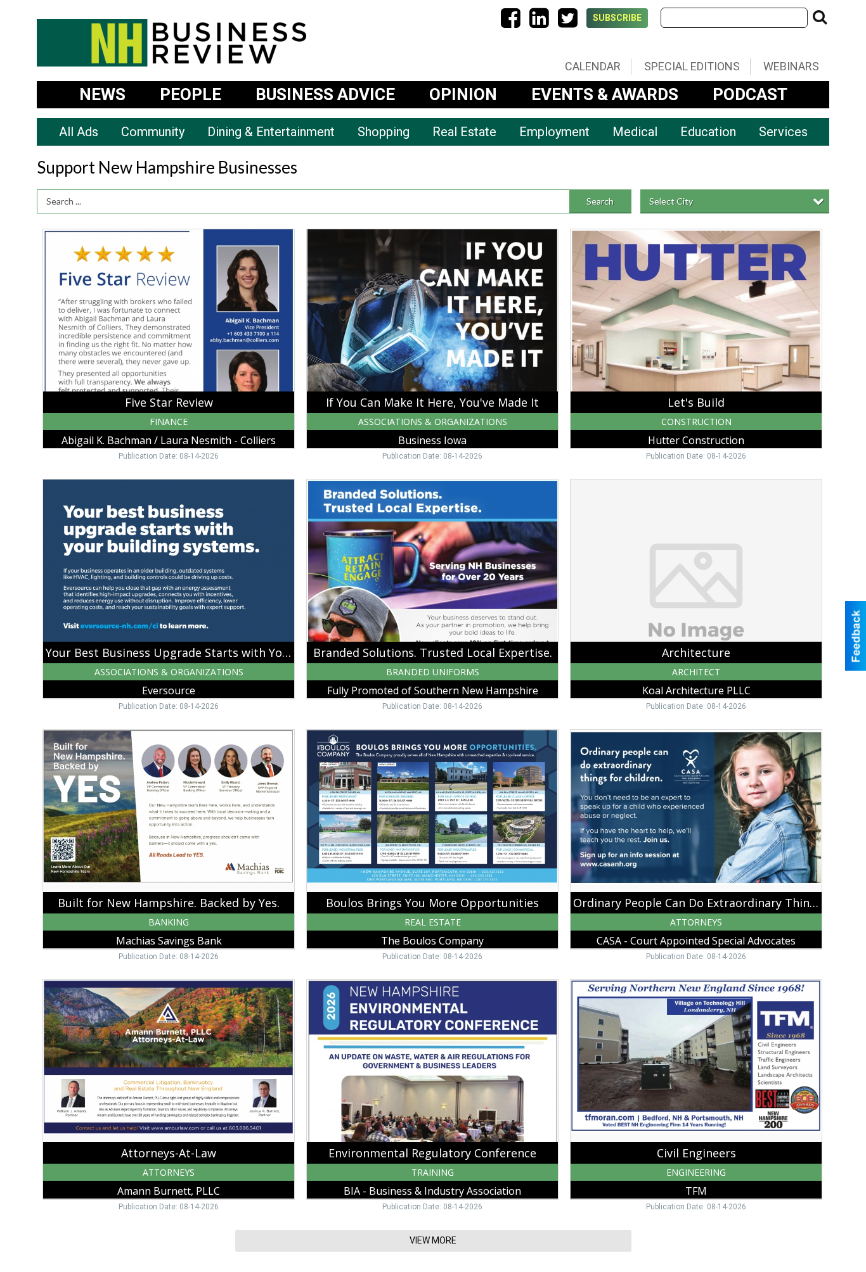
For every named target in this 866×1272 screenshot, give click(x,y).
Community (152, 131)
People (190, 94)
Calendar (593, 66)
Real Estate (464, 131)
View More (433, 1240)
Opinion (463, 94)
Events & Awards (604, 94)
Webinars (791, 66)
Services (783, 131)
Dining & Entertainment (271, 131)
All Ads (78, 131)
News (102, 94)
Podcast (750, 94)
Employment (554, 131)
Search (600, 201)
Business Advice (325, 94)
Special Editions (692, 66)
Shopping (384, 131)
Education (708, 131)
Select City (671, 201)
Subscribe (617, 18)
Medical (634, 131)
